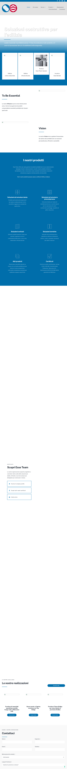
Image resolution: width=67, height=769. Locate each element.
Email (3, 746)
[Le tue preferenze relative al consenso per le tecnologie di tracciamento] (64, 766)
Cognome (37, 739)
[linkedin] (64, 0)
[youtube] (62, 0)
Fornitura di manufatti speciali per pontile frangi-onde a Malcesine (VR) (11, 709)
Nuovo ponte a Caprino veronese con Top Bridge (33, 708)
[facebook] (57, 0)
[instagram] (59, 0)
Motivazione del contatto (8, 754)
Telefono (37, 746)
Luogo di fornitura (7, 762)
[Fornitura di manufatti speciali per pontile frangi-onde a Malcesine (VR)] (11, 694)
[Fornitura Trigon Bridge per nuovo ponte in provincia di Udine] (55, 694)
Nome (4, 739)
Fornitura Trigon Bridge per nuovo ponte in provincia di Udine (55, 708)
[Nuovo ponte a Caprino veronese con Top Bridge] (33, 694)
